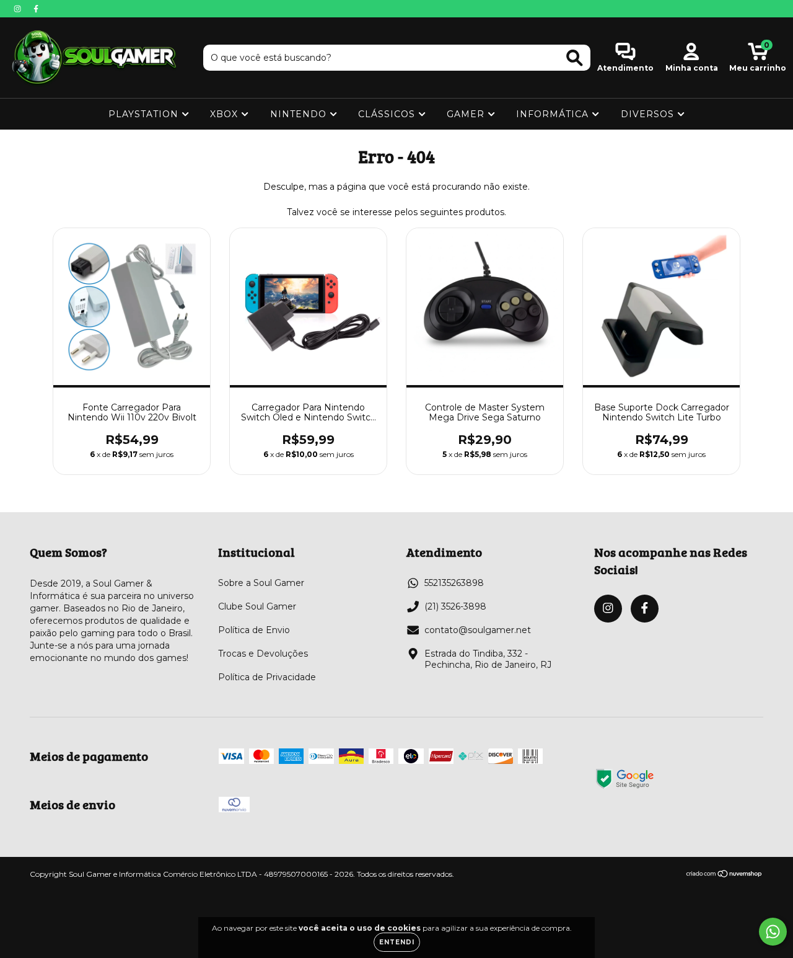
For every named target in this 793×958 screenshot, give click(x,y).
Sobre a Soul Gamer (261, 582)
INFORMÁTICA (554, 114)
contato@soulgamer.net (477, 630)
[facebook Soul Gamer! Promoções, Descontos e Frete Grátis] (36, 8)
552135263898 (454, 582)
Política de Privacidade (267, 677)
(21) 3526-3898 (455, 606)
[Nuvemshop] (724, 875)
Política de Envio (254, 630)
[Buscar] (574, 58)
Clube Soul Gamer (257, 606)
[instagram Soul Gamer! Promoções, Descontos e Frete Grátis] (18, 8)
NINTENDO (300, 114)
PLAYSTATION (145, 114)
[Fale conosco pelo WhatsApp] (773, 932)
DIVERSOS (649, 114)
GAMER (467, 114)
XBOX (225, 114)
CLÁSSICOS (388, 114)
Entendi (396, 942)
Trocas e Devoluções (263, 653)
